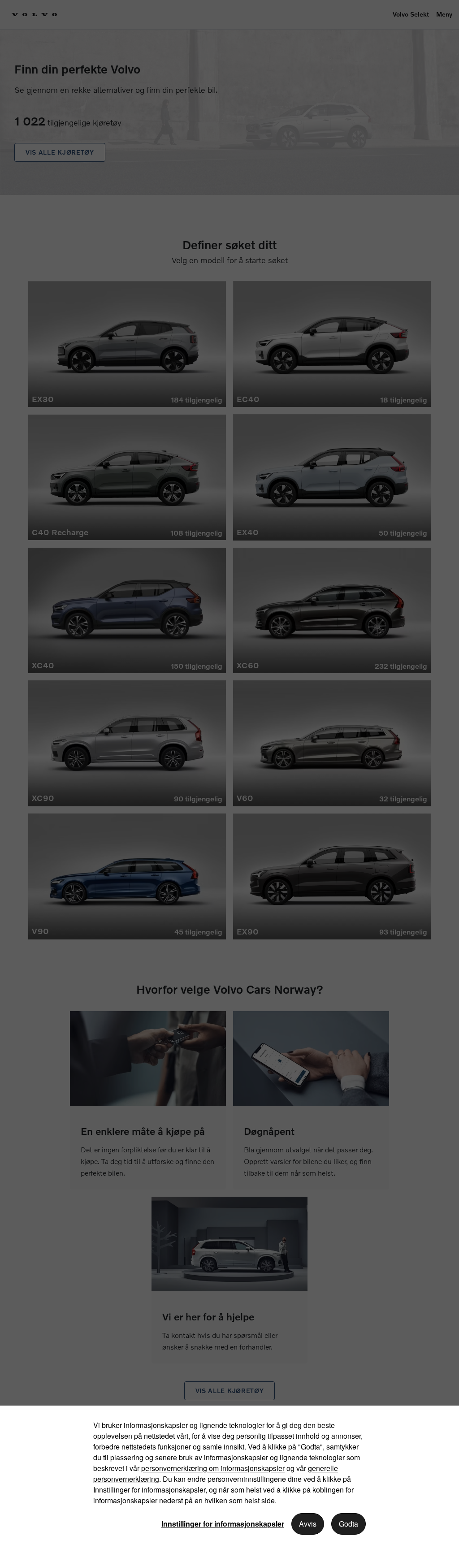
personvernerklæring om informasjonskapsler (213, 1468)
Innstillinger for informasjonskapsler (222, 1524)
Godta (348, 1524)
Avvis (307, 1524)
